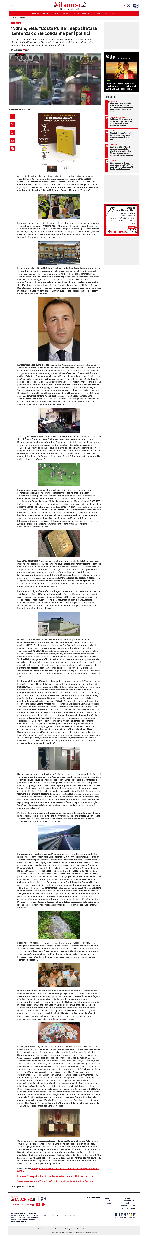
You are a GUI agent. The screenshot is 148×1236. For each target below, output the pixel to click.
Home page (14, 17)
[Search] (124, 5)
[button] (12, 116)
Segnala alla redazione (51, 1229)
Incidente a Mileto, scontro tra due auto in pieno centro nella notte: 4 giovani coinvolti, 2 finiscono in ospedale (121, 122)
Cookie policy (69, 1229)
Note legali (77, 1229)
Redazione (41, 1229)
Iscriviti (131, 227)
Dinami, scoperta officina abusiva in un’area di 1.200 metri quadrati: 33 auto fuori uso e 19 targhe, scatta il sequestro (122, 166)
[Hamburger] (10, 5)
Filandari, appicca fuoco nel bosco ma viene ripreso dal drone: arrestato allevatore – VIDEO (121, 136)
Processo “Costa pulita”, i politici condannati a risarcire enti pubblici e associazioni (55, 1176)
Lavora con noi (104, 1229)
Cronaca (22, 17)
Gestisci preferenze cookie (91, 1229)
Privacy (61, 1229)
